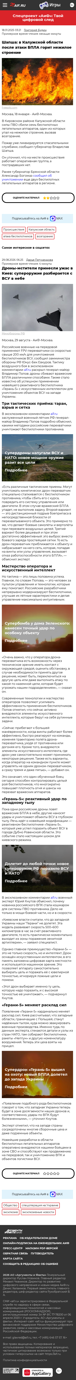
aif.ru (27, 370)
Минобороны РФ (13, 333)
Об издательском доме (38, 1238)
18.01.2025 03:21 (11, 30)
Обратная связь (15, 1253)
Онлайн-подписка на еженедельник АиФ (36, 1243)
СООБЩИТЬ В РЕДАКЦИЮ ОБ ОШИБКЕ (30, 1264)
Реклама (10, 1238)
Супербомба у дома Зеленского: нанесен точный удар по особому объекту (37, 628)
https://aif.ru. (53, 1354)
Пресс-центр (13, 1248)
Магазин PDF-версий (41, 1248)
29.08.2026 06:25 (12, 260)
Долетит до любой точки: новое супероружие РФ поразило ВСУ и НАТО (37, 868)
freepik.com (9, 107)
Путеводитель (42, 1253)
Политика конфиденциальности (25, 1360)
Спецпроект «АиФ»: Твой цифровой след (38, 18)
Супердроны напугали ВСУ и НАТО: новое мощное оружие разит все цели (34, 458)
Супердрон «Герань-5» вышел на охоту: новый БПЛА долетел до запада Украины (36, 1074)
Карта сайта (13, 1258)
